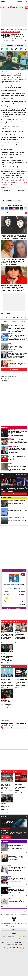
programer (9, 200)
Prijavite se (6, 837)
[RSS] (22, 317)
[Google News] (25, 208)
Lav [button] (13, 914)
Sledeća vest (21, 190)
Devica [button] (16, 914)
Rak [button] (11, 914)
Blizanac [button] (7, 914)
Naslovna (3, 29)
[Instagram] (14, 208)
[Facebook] (6, 208)
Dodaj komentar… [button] (9, 727)
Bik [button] (4, 914)
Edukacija (11, 29)
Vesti (7, 29)
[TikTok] (21, 208)
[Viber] (2, 208)
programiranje (17, 200)
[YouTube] (17, 208)
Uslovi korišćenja (18, 944)
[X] (10, 208)
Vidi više (14, 929)
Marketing (3, 942)
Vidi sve (14, 493)
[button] (25, 41)
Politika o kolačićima (19, 942)
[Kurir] (2, 2)
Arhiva (26, 942)
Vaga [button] (19, 914)
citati (3, 200)
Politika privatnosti (10, 944)
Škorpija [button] (23, 914)
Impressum (12, 942)
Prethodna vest (7, 190)
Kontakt (7, 942)
